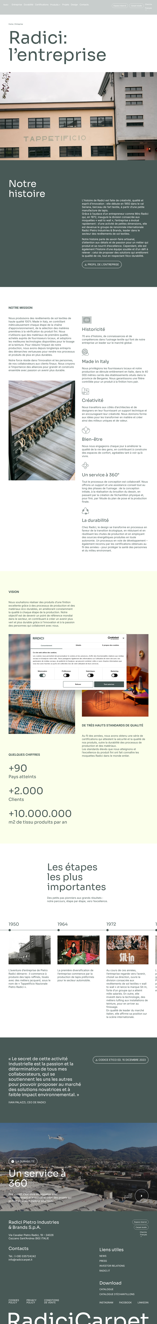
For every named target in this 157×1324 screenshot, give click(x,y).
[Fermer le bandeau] (123, 638)
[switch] (66, 675)
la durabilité (25, 1161)
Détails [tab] (78, 645)
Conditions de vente (51, 1301)
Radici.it (104, 1271)
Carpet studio (136, 6)
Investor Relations (112, 1266)
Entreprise (17, 4)
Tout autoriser (109, 684)
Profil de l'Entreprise (103, 264)
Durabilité (28, 4)
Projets (65, 4)
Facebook (125, 1302)
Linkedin (143, 1302)
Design (74, 4)
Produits (54, 5)
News (102, 1256)
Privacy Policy (31, 1301)
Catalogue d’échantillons (116, 1294)
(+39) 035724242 (25, 1256)
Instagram (106, 1302)
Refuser (78, 684)
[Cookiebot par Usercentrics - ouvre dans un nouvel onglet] (109, 638)
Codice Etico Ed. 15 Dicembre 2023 (122, 1059)
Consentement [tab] (46, 646)
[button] (149, 8)
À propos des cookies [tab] (110, 645)
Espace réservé (120, 6)
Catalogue (106, 1289)
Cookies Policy (14, 1301)
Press (103, 1261)
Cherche (148, 4)
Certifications (41, 4)
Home (11, 24)
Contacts (84, 4)
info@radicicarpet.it (20, 1259)
